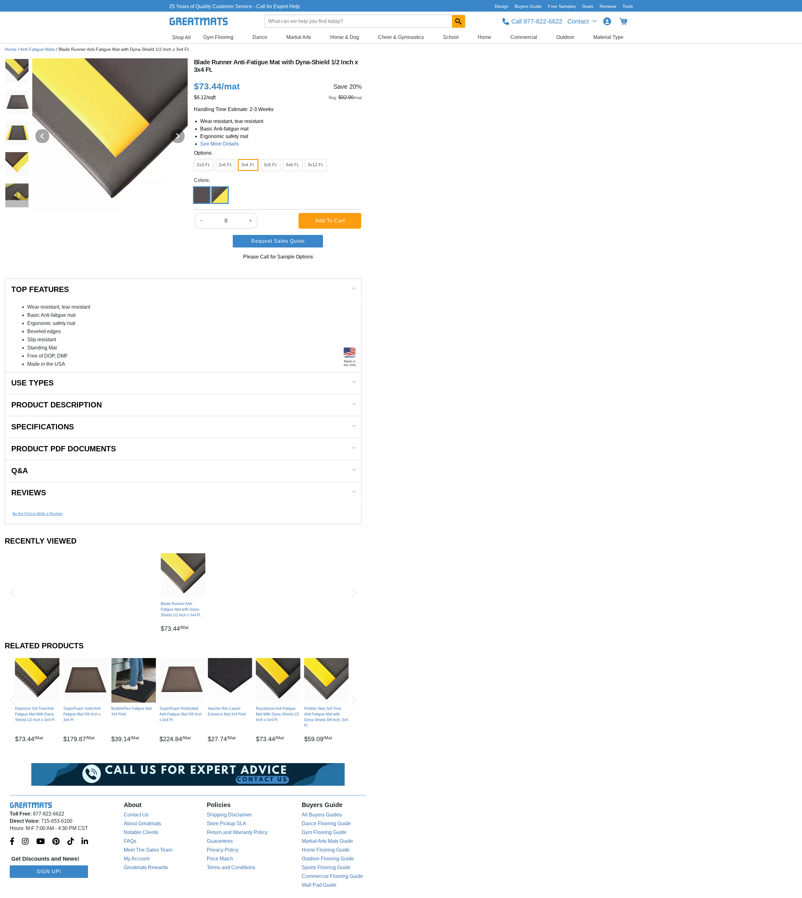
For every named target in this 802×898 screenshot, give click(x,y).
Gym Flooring (218, 37)
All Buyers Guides (322, 814)
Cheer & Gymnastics (401, 37)
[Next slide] (178, 136)
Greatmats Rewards (146, 867)
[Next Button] (354, 593)
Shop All (181, 37)
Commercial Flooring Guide (332, 876)
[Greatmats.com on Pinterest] (56, 841)
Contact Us (136, 814)
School (451, 37)
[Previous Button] (12, 593)
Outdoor (565, 37)
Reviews (608, 6)
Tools (627, 6)
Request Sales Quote (278, 241)
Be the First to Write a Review (37, 514)
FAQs (130, 841)
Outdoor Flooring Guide (328, 858)
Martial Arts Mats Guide (327, 841)
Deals (587, 6)
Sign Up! (49, 871)
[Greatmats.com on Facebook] (12, 841)
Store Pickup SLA (226, 823)
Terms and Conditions (231, 867)
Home (484, 37)
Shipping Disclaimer (229, 814)
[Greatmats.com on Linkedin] (84, 841)
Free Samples (562, 6)
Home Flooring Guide (326, 850)
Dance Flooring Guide (326, 823)
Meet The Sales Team (148, 850)
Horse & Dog (344, 37)
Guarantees (220, 841)
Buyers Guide (528, 6)
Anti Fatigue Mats (37, 49)
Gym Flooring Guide (324, 832)
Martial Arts (298, 37)
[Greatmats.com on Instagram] (25, 841)
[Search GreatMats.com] (458, 21)
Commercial (523, 37)
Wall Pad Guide (319, 885)
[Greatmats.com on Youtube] (40, 841)
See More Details (219, 143)
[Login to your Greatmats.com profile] (607, 21)
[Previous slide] (42, 136)
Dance (260, 37)
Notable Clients (141, 832)
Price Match (220, 858)
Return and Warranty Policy (237, 832)
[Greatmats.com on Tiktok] (70, 841)
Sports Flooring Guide (326, 867)
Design (501, 6)
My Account (136, 858)
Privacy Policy (222, 850)
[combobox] (365, 21)
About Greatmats (142, 823)
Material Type (608, 37)
